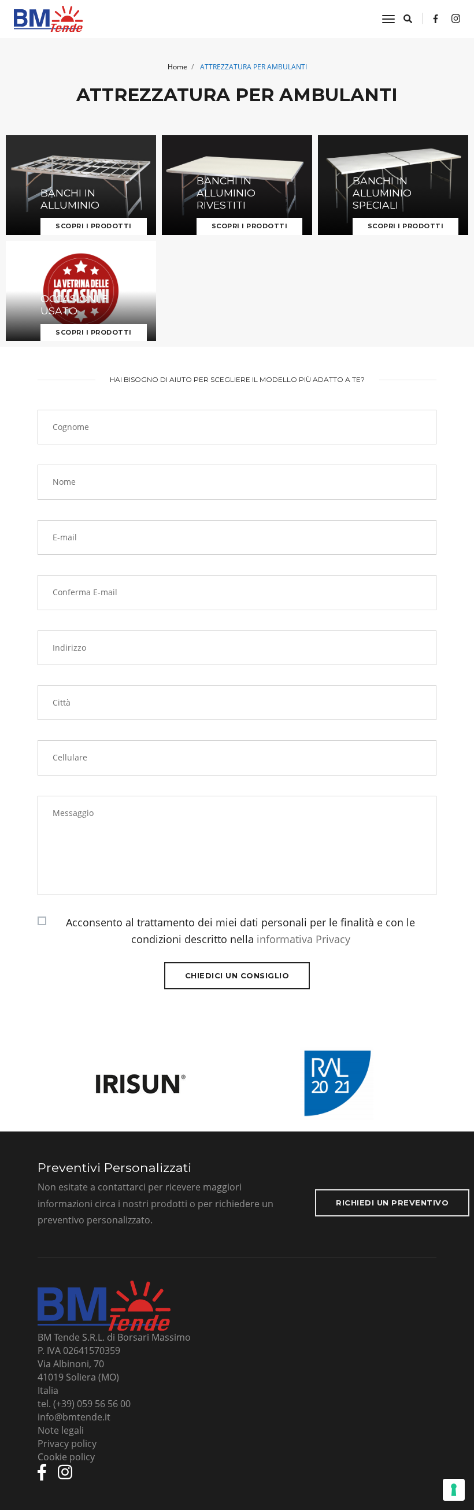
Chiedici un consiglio (237, 975)
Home (177, 67)
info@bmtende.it (74, 1417)
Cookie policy (66, 1456)
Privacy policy (67, 1443)
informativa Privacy (303, 939)
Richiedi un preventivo (392, 1202)
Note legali (61, 1430)
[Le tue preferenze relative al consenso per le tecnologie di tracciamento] (454, 1490)
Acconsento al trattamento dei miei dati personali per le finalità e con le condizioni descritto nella (240, 930)
